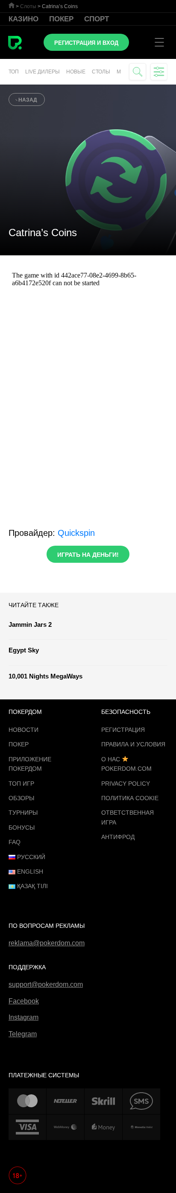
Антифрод (118, 836)
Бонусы (22, 827)
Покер (61, 19)
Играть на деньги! (88, 554)
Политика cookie (129, 798)
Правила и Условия (133, 744)
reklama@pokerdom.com (47, 943)
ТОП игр (21, 783)
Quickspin (76, 533)
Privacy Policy (125, 783)
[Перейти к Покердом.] (12, 5)
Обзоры (21, 798)
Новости (23, 729)
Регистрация (123, 729)
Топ (14, 72)
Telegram (23, 1034)
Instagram (23, 1017)
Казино (23, 19)
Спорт (96, 19)
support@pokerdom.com (46, 984)
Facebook (24, 1001)
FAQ (15, 842)
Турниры (23, 812)
